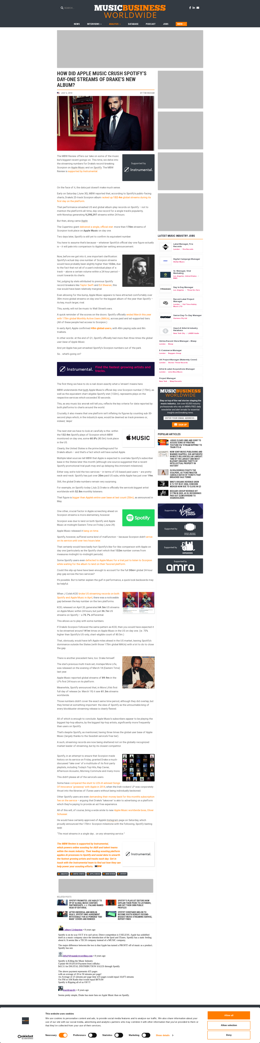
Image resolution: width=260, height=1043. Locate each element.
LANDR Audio (193, 333)
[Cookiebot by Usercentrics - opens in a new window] (25, 1037)
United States (79, 874)
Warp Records (176, 381)
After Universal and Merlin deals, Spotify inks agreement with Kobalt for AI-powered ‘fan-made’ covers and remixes (85, 915)
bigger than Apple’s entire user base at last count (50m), (103, 497)
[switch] (92, 1035)
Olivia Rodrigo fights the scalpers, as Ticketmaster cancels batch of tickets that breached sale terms (185, 473)
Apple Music (78, 167)
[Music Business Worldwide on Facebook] (190, 7)
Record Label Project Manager (183, 300)
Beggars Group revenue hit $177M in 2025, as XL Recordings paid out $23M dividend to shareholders (185, 494)
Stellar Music (179, 262)
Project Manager (167, 378)
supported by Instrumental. (83, 171)
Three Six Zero (193, 290)
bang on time (91, 530)
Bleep (170, 344)
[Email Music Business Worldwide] (198, 7)
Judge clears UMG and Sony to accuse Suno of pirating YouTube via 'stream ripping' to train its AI (186, 444)
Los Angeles (178, 276)
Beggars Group (174, 353)
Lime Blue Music (175, 372)
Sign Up (182, 424)
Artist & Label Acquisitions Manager (177, 369)
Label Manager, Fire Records (183, 245)
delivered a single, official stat (96, 226)
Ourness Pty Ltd (180, 318)
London (176, 249)
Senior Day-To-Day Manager (187, 315)
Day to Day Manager (183, 287)
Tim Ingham (149, 93)
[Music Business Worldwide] (130, 11)
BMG (175, 278)
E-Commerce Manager (170, 350)
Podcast (151, 24)
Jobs (165, 24)
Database (133, 24)
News (77, 24)
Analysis (64, 874)
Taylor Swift (87, 285)
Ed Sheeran (105, 285)
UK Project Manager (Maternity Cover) (178, 359)
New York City (179, 333)
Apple (84, 220)
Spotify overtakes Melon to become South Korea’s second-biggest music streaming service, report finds (135, 915)
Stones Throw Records (178, 363)
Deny (229, 1035)
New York (163, 381)
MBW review (110, 874)
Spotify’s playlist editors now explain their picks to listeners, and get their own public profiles (134, 904)
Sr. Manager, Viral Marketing (182, 272)
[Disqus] (106, 962)
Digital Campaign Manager (186, 259)
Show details (163, 1035)
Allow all (228, 1015)
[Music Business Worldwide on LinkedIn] (194, 7)
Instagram (112, 820)
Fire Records (188, 249)
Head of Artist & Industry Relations (185, 329)
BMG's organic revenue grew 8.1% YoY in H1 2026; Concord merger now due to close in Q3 (185, 484)
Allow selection (229, 1025)
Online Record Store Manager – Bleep (177, 341)
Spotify (98, 167)
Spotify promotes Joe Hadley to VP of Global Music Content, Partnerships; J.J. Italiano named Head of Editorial (86, 904)
